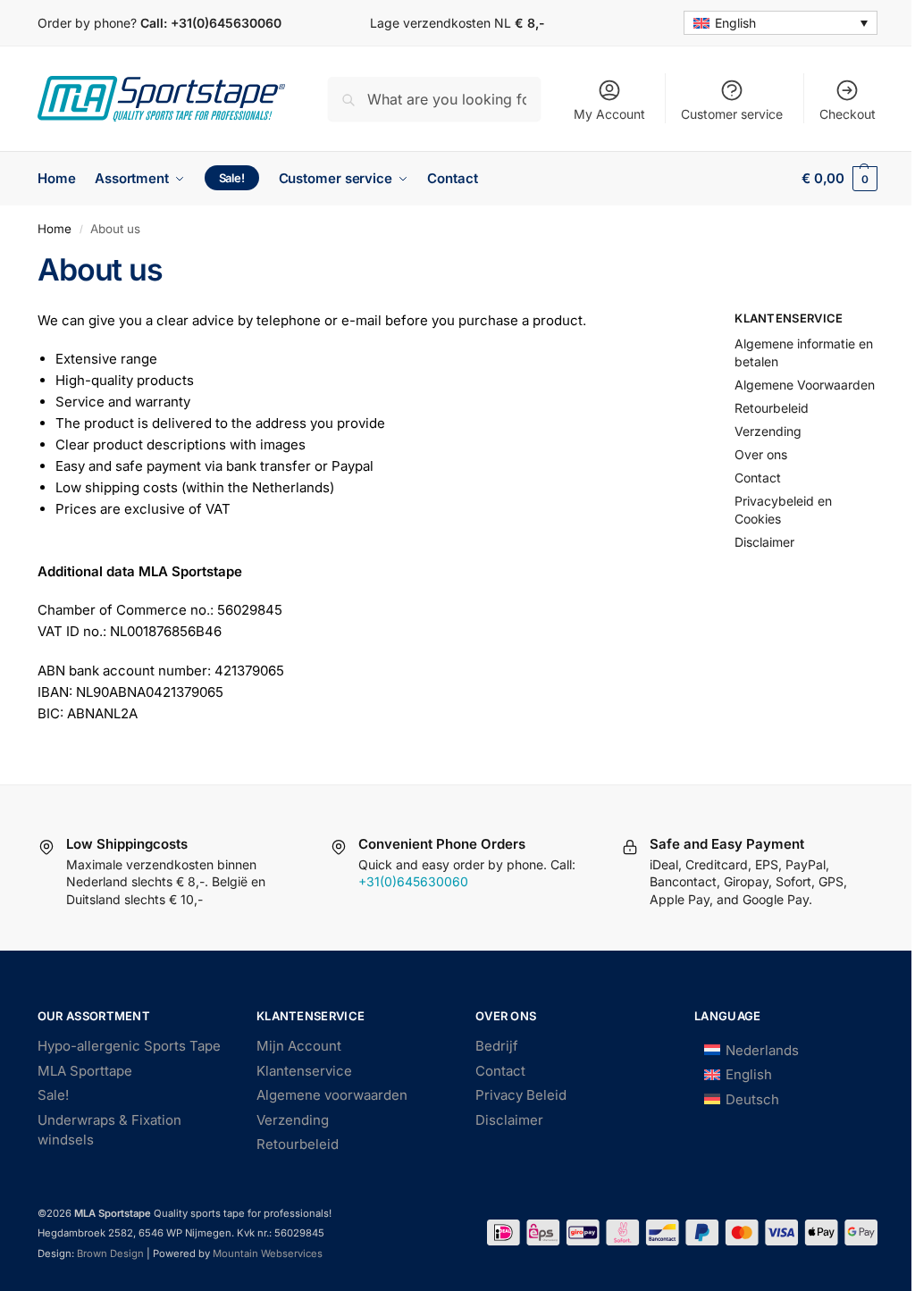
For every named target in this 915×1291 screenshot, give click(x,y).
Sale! (53, 1094)
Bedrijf (496, 1045)
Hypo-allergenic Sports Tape (129, 1045)
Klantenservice (304, 1070)
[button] (839, 178)
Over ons (761, 454)
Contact (758, 477)
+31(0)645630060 (226, 22)
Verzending (768, 431)
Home (54, 229)
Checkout (847, 114)
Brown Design (110, 1253)
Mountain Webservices (266, 1253)
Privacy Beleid (521, 1094)
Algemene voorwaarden (331, 1094)
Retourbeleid (772, 407)
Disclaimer (764, 541)
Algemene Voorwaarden (805, 384)
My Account (609, 114)
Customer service (732, 114)
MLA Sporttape (85, 1070)
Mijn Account (298, 1045)
